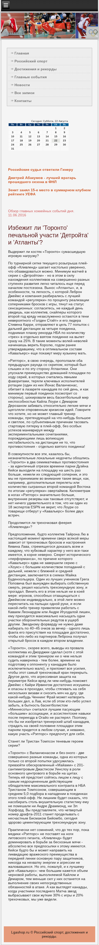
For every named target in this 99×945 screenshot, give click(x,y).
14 (47, 136)
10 (12, 136)
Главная (21, 53)
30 (64, 144)
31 (12, 148)
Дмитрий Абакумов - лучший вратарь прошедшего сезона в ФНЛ (42, 180)
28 (47, 144)
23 (64, 140)
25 (21, 144)
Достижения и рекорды (35, 69)
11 (21, 136)
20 (38, 140)
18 (21, 140)
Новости (22, 85)
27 (38, 144)
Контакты (22, 101)
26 (29, 144)
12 (29, 136)
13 (38, 136)
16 (64, 136)
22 (55, 140)
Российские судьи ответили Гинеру (40, 169)
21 (47, 140)
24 (12, 144)
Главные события (30, 77)
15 (55, 136)
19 (29, 140)
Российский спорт (30, 61)
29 (55, 144)
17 (12, 140)
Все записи (24, 93)
